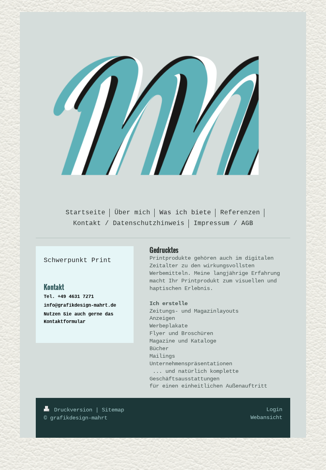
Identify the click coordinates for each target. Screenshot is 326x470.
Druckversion (73, 410)
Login (274, 409)
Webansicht (266, 417)
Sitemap (113, 410)
